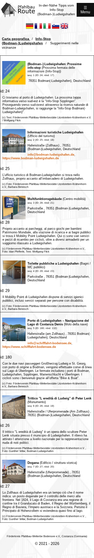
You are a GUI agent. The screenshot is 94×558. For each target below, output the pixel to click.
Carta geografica (16, 39)
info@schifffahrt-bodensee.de (49, 343)
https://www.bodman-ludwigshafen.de (30, 158)
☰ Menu (85, 10)
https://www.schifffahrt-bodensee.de (29, 347)
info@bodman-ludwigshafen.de (50, 154)
